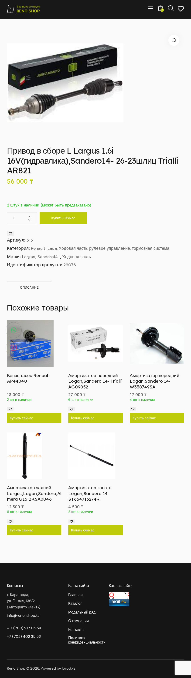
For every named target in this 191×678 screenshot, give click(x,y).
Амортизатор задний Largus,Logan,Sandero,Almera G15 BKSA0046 (34, 493)
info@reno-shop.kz (23, 615)
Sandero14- (49, 257)
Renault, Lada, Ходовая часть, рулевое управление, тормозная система (100, 248)
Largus (28, 257)
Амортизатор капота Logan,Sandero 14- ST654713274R (90, 493)
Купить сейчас (63, 218)
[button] (173, 40)
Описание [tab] (29, 287)
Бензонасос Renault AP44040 (28, 378)
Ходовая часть (76, 257)
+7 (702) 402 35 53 (24, 636)
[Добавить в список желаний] (10, 233)
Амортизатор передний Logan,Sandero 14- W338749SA (154, 381)
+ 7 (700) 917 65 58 (24, 628)
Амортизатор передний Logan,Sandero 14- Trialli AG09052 (95, 381)
